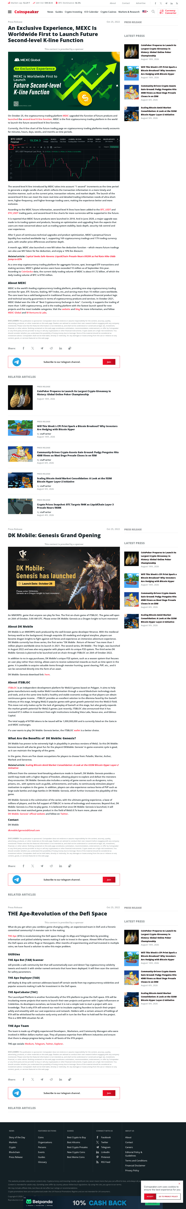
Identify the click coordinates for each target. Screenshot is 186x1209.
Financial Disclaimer (135, 1165)
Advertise (140, 3)
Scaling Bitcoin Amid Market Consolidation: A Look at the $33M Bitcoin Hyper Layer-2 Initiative (74, 480)
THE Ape (12, 935)
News (50, 11)
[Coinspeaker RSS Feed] (177, 3)
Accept (150, 1197)
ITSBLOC (12, 687)
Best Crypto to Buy (76, 1137)
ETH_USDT (13, 213)
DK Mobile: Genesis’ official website (26, 813)
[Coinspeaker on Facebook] (155, 3)
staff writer (45, 433)
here (47, 674)
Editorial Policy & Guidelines (133, 1154)
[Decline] (179, 1183)
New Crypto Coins (76, 1152)
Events (41, 1152)
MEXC (66, 115)
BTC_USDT (105, 209)
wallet (77, 730)
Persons (42, 1147)
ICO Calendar (91, 11)
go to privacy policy (168, 1197)
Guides (59, 11)
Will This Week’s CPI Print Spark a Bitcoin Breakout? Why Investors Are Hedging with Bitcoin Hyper (77, 428)
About (113, 3)
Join (109, 361)
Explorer (58, 1043)
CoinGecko (27, 271)
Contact (126, 3)
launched (13, 119)
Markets (13, 1142)
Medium (29, 1043)
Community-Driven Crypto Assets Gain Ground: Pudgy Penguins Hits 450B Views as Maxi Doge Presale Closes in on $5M (78, 454)
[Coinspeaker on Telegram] (166, 3)
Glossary (42, 1162)
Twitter (64, 813)
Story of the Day (17, 1137)
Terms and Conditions (136, 1160)
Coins (41, 1137)
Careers (129, 1147)
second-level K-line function (37, 119)
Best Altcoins (73, 1142)
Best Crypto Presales (77, 1147)
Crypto (12, 1147)
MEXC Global (14, 312)
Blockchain (14, 1152)
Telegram (40, 1043)
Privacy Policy (132, 1170)
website (66, 309)
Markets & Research (129, 11)
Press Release (43, 386)
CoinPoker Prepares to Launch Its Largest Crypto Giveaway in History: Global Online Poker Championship (74, 393)
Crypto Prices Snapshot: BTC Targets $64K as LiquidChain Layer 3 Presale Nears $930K (75, 506)
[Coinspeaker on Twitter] (161, 3)
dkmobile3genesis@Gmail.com (24, 830)
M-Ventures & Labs (36, 312)
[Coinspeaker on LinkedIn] (172, 3)
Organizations (45, 1142)
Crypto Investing (73, 11)
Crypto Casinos (108, 11)
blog (77, 309)
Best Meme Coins (76, 1157)
